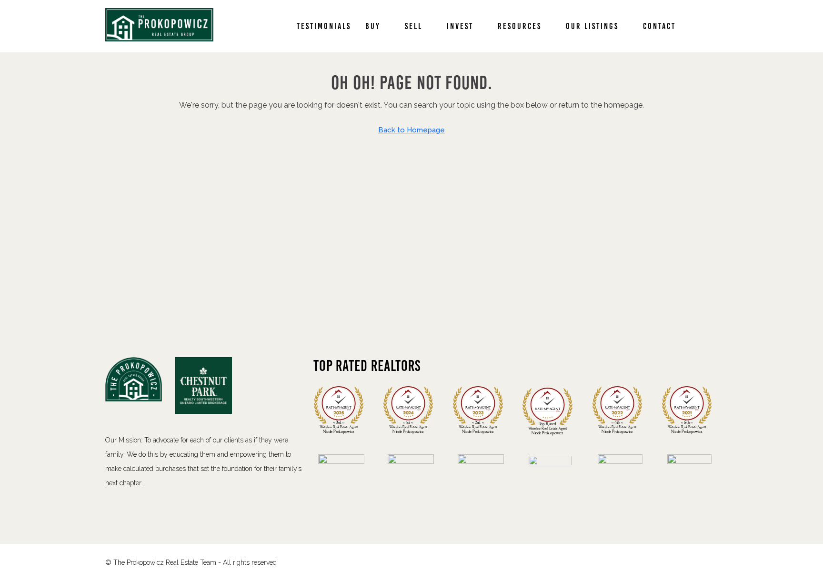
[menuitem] (703, 26)
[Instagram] (709, 562)
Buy (373, 26)
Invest (460, 26)
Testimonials (324, 26)
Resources (520, 26)
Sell (413, 26)
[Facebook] (692, 562)
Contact (659, 26)
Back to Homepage (411, 130)
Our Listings (592, 26)
